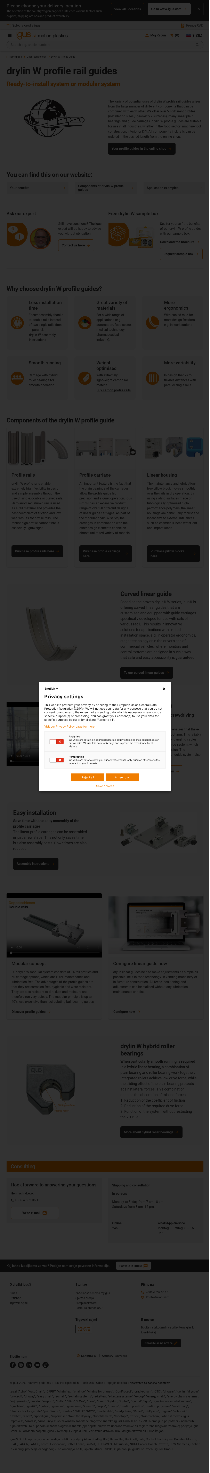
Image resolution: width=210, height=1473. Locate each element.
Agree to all (122, 777)
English (50, 688)
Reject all (88, 777)
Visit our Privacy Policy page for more (69, 726)
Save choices (105, 786)
